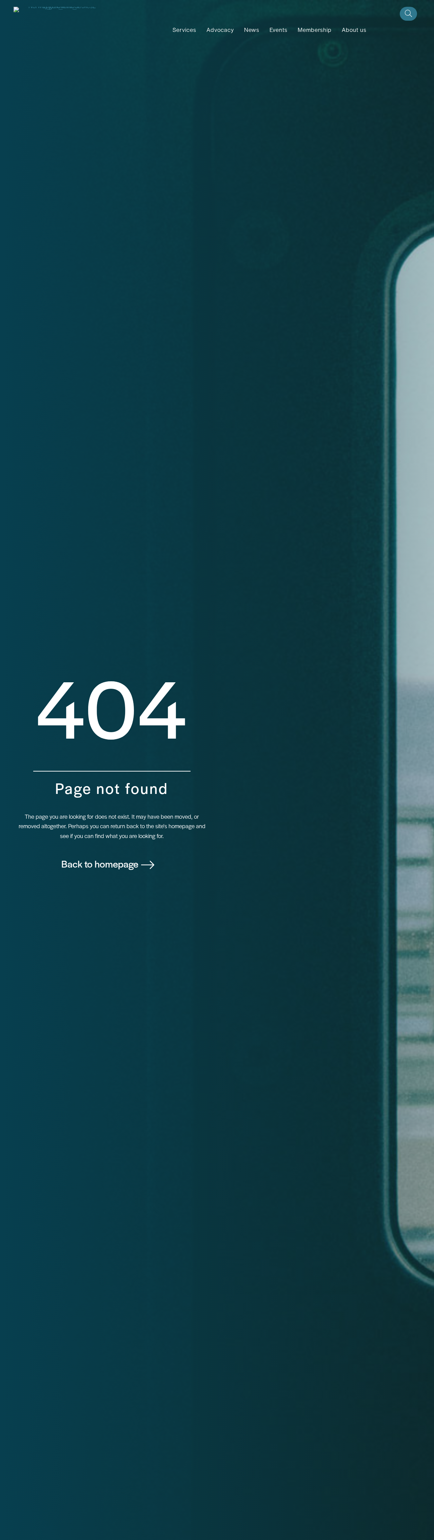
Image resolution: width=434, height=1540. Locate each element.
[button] (408, 14)
